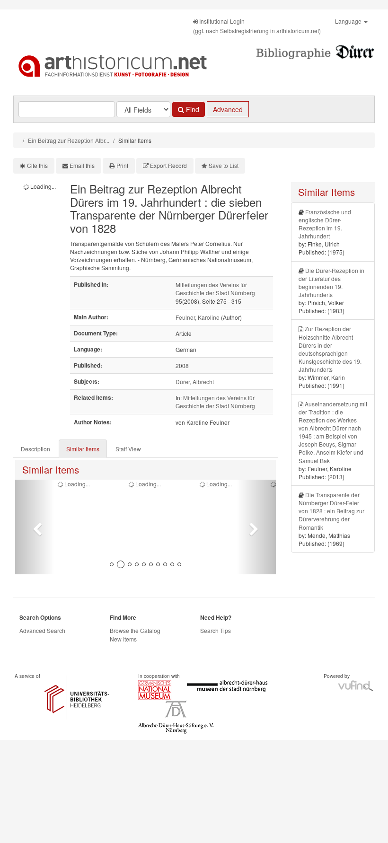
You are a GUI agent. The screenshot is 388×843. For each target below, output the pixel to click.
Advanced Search (42, 630)
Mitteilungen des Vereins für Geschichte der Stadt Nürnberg (215, 289)
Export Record (168, 165)
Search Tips (215, 630)
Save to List (223, 165)
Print (122, 165)
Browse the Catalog (135, 630)
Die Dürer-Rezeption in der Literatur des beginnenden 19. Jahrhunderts (331, 282)
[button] (34, 527)
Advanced (228, 109)
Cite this (37, 165)
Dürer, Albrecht (195, 382)
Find (191, 109)
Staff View (128, 449)
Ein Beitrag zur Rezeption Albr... (68, 140)
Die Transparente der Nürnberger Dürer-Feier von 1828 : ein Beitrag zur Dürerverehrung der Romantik (331, 511)
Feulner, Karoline (198, 317)
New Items (123, 639)
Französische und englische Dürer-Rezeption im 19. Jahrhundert (325, 224)
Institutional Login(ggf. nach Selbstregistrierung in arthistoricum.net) (257, 26)
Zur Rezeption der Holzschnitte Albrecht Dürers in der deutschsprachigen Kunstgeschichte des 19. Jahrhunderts (330, 349)
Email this (82, 165)
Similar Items (82, 449)
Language (349, 21)
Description (35, 449)
